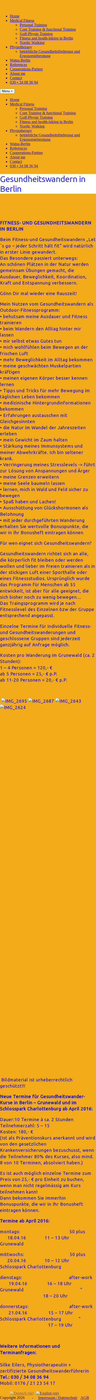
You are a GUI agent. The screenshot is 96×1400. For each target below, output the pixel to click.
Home (14, 16)
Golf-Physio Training (36, 34)
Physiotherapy (21, 47)
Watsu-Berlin (20, 60)
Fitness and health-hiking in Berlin (46, 38)
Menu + (7, 91)
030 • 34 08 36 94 (24, 82)
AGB (84, 1398)
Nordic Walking (32, 42)
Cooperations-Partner (26, 69)
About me (17, 73)
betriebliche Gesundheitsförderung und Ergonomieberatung (50, 53)
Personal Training (33, 25)
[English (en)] (47, 1393)
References (18, 65)
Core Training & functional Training (48, 29)
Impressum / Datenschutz (57, 1398)
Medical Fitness (22, 20)
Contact (16, 78)
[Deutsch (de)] (22, 1393)
